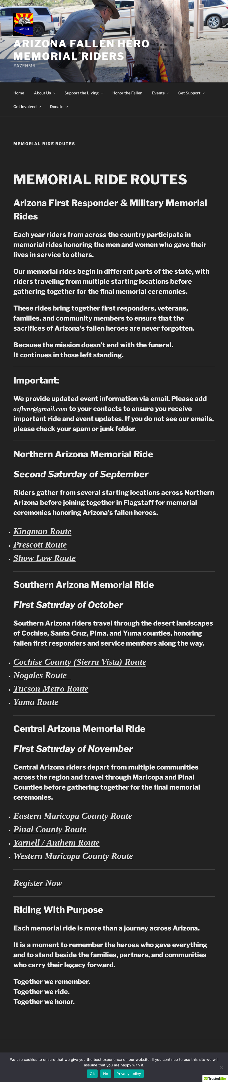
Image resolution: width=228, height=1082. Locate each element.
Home (18, 93)
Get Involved (24, 106)
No (105, 1073)
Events (158, 93)
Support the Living (82, 93)
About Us (42, 93)
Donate (56, 106)
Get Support (189, 93)
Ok (92, 1073)
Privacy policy (129, 1073)
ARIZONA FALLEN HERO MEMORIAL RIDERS (81, 50)
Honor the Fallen (127, 93)
